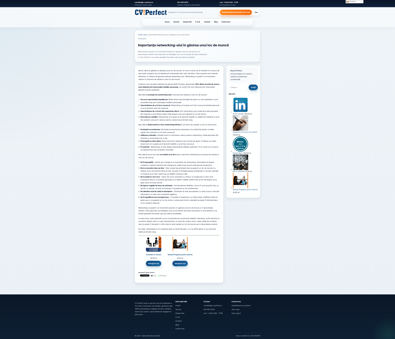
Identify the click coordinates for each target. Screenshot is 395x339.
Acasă (140, 35)
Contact (207, 22)
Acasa (167, 22)
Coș (256, 12)
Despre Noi (187, 22)
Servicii (176, 22)
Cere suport (236, 313)
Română (352, 1)
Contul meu (226, 22)
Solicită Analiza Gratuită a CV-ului (236, 12)
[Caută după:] (238, 87)
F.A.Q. (198, 22)
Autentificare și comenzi (241, 305)
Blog (216, 22)
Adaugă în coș (153, 263)
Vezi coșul (235, 309)
